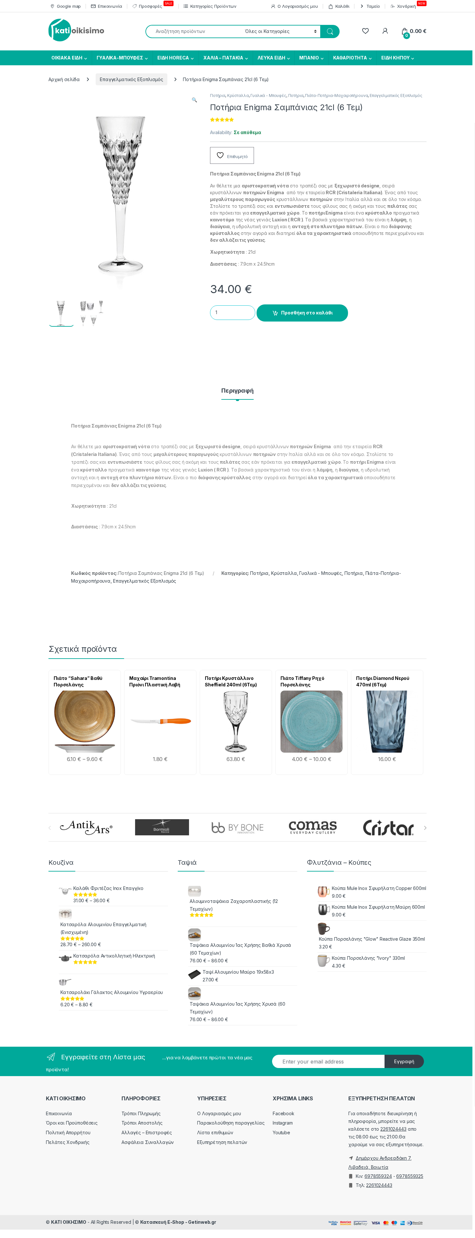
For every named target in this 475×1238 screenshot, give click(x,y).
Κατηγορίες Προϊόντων (213, 6)
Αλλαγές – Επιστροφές (146, 1132)
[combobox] (193, 31)
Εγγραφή (404, 1061)
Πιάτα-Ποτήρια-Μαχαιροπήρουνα (336, 95)
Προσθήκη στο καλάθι (306, 312)
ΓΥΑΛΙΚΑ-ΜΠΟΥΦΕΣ (120, 57)
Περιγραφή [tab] (237, 391)
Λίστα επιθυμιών (215, 1132)
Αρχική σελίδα (64, 79)
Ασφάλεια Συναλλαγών (147, 1142)
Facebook (283, 1113)
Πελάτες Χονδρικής (68, 1142)
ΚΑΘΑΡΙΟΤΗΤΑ (350, 57)
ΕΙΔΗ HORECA (173, 57)
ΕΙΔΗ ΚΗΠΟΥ (395, 57)
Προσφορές (155, 5)
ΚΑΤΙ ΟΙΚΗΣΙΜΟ (68, 1222)
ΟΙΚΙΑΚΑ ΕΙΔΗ (66, 57)
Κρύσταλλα (238, 95)
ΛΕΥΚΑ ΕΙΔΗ (271, 57)
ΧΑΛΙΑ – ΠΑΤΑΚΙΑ (223, 57)
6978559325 (409, 1176)
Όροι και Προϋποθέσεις (72, 1123)
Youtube (281, 1132)
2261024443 (393, 1129)
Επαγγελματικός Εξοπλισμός (131, 79)
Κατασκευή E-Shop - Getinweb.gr (178, 1222)
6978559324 (378, 1176)
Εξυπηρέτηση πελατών (222, 1142)
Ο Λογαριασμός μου (298, 6)
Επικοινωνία (110, 6)
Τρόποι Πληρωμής (141, 1113)
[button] (194, 100)
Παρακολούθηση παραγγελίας (231, 1123)
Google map (69, 6)
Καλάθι (342, 6)
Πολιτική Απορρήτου (68, 1132)
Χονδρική (411, 5)
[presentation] (425, 828)
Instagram (283, 1123)
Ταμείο (373, 6)
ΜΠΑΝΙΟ (309, 57)
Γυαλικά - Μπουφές (268, 95)
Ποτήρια (217, 95)
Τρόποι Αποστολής (142, 1123)
